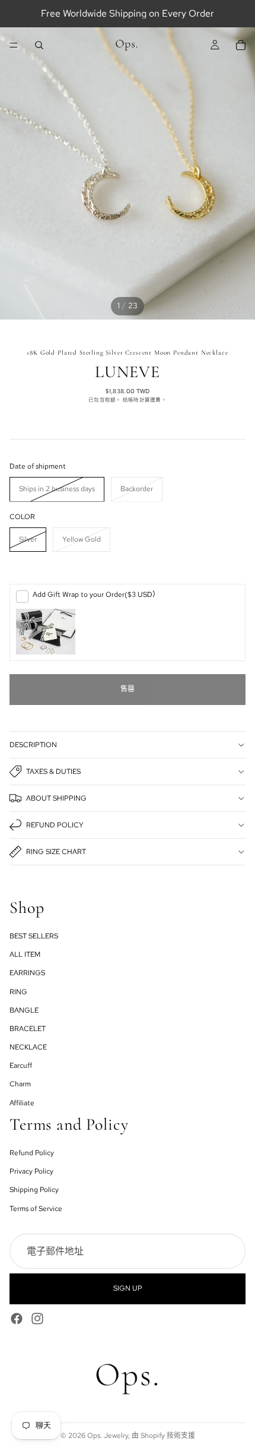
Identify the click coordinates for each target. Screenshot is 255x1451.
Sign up (127, 1288)
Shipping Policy (34, 1189)
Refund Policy (55, 825)
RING (18, 992)
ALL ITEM (24, 954)
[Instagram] (37, 1318)
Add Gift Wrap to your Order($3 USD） (96, 594)
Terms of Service (35, 1208)
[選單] (13, 45)
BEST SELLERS (33, 936)
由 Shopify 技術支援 (163, 1435)
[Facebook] (16, 1318)
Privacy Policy (31, 1171)
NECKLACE (28, 1047)
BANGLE (24, 1010)
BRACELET (27, 1028)
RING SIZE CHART (56, 851)
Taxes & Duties (53, 771)
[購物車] (241, 45)
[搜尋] (39, 45)
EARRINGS (27, 973)
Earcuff (20, 1065)
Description (33, 745)
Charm (20, 1084)
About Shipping (56, 798)
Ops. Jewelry (107, 1435)
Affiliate (21, 1103)
